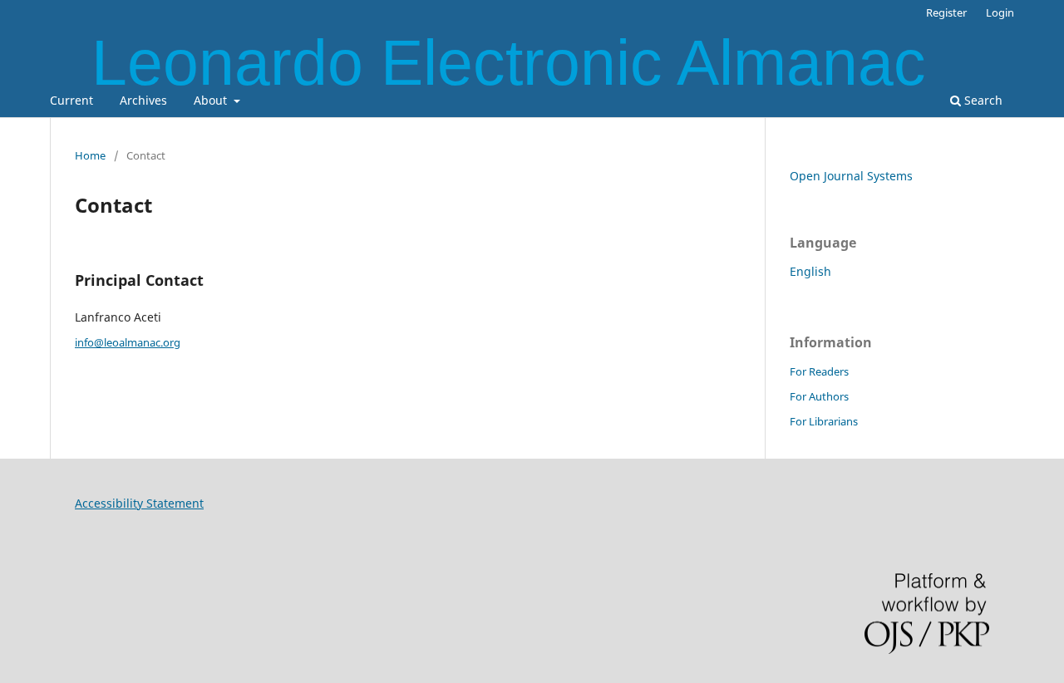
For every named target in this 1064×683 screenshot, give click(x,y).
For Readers (819, 371)
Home (90, 155)
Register (946, 12)
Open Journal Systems (851, 176)
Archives (143, 100)
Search (981, 100)
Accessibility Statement (139, 503)
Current (71, 100)
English (810, 271)
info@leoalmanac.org (127, 342)
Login (1000, 12)
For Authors (819, 396)
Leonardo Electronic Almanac (508, 62)
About (212, 100)
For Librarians (824, 421)
